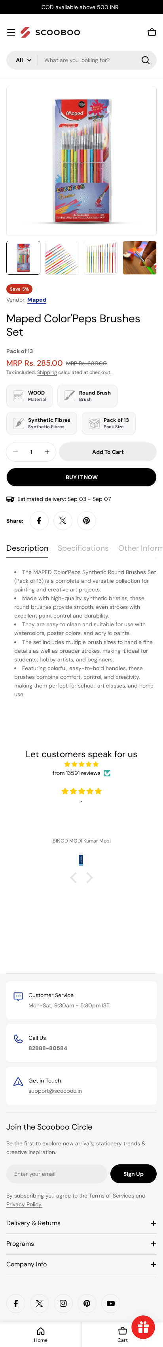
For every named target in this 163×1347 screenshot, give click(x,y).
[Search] (145, 60)
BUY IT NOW (82, 477)
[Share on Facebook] (39, 520)
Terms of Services (111, 1195)
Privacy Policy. (24, 1204)
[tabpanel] (81, 633)
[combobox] (81, 60)
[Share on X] (62, 520)
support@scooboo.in (55, 1090)
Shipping (47, 372)
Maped (36, 299)
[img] (81, 764)
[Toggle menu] (11, 32)
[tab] (27, 551)
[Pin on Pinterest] (86, 520)
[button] (75, 877)
